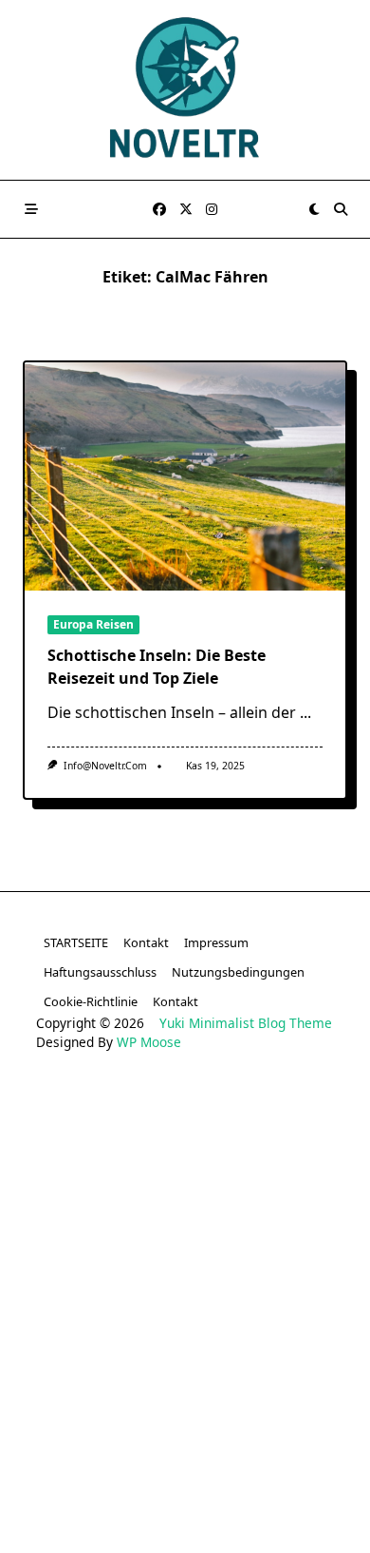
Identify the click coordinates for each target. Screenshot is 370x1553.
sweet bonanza (84, 1118)
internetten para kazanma (242, 1494)
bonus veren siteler (185, 1146)
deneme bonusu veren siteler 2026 (185, 1262)
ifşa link (286, 1436)
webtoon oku (113, 1464)
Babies (141, 1522)
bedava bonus (160, 1176)
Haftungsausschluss (100, 971)
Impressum (216, 942)
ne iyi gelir (71, 1522)
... (305, 712)
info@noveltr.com (105, 765)
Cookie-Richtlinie (91, 1001)
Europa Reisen (93, 624)
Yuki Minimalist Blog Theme (245, 1023)
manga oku (204, 1464)
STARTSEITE (76, 942)
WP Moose (149, 1042)
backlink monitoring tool (255, 1522)
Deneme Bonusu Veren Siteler (185, 1233)
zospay (277, 1464)
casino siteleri (64, 1146)
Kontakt (146, 942)
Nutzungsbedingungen (238, 971)
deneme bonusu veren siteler (241, 1118)
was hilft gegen (95, 1494)
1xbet (237, 1176)
